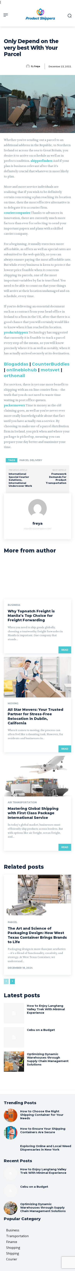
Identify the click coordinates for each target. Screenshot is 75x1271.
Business (14, 605)
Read (64, 649)
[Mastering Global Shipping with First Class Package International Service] (37, 776)
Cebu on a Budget (41, 1030)
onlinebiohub (21, 370)
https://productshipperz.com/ (37, 528)
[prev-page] (6, 981)
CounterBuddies (50, 364)
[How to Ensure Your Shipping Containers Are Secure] (10, 1133)
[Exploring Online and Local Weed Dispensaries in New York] (10, 1150)
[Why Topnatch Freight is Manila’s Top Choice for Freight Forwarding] (37, 578)
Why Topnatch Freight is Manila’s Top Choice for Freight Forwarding (31, 615)
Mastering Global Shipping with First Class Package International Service (33, 813)
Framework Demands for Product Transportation (56, 478)
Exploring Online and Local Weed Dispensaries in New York (45, 1147)
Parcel (13, 922)
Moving (13, 703)
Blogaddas (16, 364)
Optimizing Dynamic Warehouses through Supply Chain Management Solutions (47, 1059)
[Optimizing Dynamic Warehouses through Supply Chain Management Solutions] (14, 1061)
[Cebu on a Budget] (14, 1037)
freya (37, 66)
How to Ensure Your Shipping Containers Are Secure (42, 1130)
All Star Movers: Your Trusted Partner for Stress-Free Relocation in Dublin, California (35, 716)
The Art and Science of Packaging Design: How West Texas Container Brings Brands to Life (37, 935)
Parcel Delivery (30, 460)
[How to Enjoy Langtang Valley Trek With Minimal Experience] (14, 1013)
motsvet (50, 370)
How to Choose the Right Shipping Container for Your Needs (41, 1114)
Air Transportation (22, 802)
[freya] (28, 66)
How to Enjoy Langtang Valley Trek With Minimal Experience (46, 1009)
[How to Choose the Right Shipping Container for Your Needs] (10, 1115)
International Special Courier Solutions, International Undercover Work (20, 479)
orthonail (14, 375)
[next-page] (12, 981)
